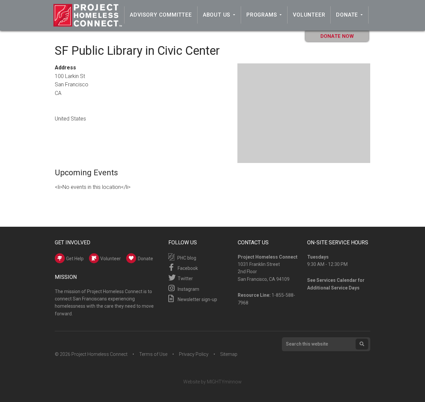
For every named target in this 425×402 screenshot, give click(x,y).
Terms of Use (153, 354)
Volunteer (309, 15)
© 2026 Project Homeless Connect (91, 354)
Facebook (187, 268)
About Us (216, 15)
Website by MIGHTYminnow (212, 381)
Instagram (188, 289)
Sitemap (228, 354)
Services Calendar (336, 280)
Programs (261, 15)
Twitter (185, 278)
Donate (347, 15)
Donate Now (337, 36)
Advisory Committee (161, 15)
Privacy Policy (194, 354)
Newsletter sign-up (197, 299)
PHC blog (186, 258)
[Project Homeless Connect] (87, 23)
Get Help (74, 258)
